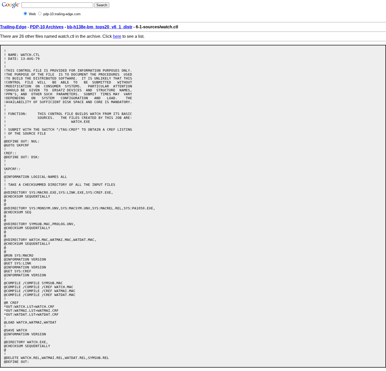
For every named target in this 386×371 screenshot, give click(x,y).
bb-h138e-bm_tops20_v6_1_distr (99, 27)
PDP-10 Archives (47, 27)
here (117, 36)
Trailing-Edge (13, 27)
